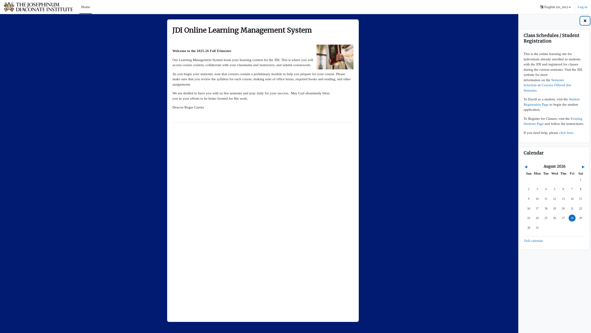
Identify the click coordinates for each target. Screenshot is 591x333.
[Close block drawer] (585, 21)
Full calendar (533, 241)
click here (566, 133)
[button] (555, 7)
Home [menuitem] (85, 7)
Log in (582, 7)
